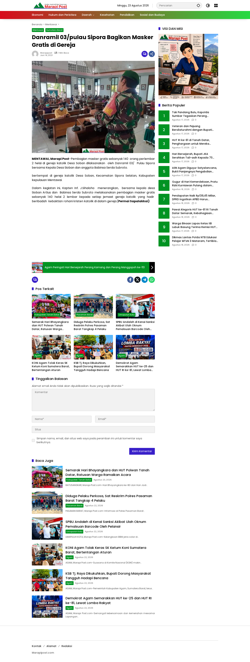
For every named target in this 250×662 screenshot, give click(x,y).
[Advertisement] (93, 232)
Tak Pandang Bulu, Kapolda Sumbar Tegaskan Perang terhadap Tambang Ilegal (190, 114)
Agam (38, 355)
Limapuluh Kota (127, 314)
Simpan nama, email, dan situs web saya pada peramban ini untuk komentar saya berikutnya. (89, 440)
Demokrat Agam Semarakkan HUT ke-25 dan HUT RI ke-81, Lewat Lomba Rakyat (134, 366)
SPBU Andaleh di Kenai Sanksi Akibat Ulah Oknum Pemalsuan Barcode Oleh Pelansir (135, 325)
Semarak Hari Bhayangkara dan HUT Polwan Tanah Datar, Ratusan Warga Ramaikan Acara (50, 325)
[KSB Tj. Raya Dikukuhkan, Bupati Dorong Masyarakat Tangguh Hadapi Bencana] (93, 347)
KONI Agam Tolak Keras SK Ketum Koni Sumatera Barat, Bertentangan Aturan (51, 366)
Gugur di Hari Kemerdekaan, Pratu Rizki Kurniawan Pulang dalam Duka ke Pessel (195, 183)
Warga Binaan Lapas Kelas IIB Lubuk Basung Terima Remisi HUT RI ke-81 (194, 225)
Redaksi (66, 646)
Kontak (36, 646)
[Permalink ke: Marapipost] (36, 54)
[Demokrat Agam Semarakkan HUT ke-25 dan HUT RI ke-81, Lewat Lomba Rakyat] (135, 347)
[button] (198, 5)
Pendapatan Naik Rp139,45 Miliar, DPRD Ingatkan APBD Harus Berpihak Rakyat (194, 197)
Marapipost (46, 53)
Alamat (51, 646)
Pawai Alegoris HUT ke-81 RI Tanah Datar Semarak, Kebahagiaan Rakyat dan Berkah (195, 211)
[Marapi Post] (50, 5)
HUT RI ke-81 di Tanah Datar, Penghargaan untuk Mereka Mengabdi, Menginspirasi (191, 142)
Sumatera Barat (54, 30)
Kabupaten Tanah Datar (47, 314)
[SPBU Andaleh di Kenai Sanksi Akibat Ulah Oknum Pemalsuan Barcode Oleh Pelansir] (135, 306)
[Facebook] (130, 280)
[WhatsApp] (152, 280)
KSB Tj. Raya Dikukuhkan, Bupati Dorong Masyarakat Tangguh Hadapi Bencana (92, 366)
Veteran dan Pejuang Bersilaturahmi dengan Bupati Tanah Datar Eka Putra (192, 128)
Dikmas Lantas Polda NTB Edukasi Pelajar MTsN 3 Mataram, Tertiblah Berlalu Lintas (195, 239)
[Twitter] (137, 280)
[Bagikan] (152, 54)
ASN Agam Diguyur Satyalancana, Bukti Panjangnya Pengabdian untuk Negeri (194, 169)
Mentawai (38, 30)
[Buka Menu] (216, 5)
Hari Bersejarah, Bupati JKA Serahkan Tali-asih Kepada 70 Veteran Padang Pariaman (192, 156)
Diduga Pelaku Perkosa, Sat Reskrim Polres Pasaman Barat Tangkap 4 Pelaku (92, 325)
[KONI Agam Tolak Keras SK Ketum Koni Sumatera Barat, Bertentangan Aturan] (51, 347)
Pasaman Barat (85, 314)
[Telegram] (144, 280)
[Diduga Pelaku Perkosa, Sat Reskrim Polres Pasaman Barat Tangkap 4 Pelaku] (93, 306)
